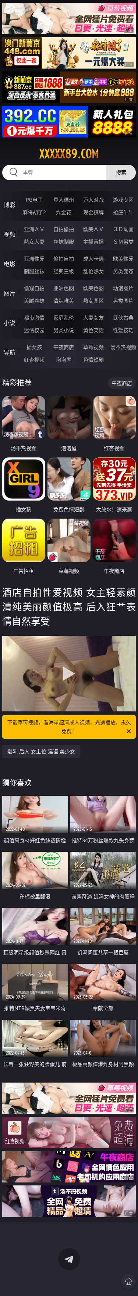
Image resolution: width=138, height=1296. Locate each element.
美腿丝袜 (34, 300)
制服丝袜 (34, 271)
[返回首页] (128, 1281)
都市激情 (34, 317)
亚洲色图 (63, 288)
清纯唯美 (63, 300)
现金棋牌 (93, 212)
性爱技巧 (123, 330)
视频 (9, 234)
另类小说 (63, 330)
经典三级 (63, 271)
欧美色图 (93, 288)
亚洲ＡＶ (34, 229)
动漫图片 (123, 288)
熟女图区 (93, 300)
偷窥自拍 (34, 288)
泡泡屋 (63, 359)
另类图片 (123, 300)
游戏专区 (123, 199)
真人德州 (63, 199)
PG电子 (34, 199)
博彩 (9, 205)
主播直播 (93, 241)
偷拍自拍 (63, 258)
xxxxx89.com (69, 153)
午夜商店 (63, 347)
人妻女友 (93, 317)
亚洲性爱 (34, 258)
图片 (9, 293)
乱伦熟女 (93, 271)
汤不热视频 (123, 347)
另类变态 (123, 271)
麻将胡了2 (34, 212)
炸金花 (63, 212)
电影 (9, 264)
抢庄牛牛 (123, 212)
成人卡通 (93, 258)
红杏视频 (34, 359)
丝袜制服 (63, 241)
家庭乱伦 (63, 317)
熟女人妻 (34, 241)
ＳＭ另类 (123, 241)
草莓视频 (93, 347)
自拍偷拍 (63, 229)
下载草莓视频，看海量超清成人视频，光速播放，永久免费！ (69, 727)
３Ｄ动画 (123, 229)
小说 (9, 323)
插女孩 (34, 347)
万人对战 (93, 199)
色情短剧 (93, 359)
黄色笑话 (93, 330)
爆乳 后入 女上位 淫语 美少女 (41, 751)
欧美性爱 (123, 258)
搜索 (121, 172)
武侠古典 (123, 317)
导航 (9, 352)
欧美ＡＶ (93, 229)
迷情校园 (34, 330)
